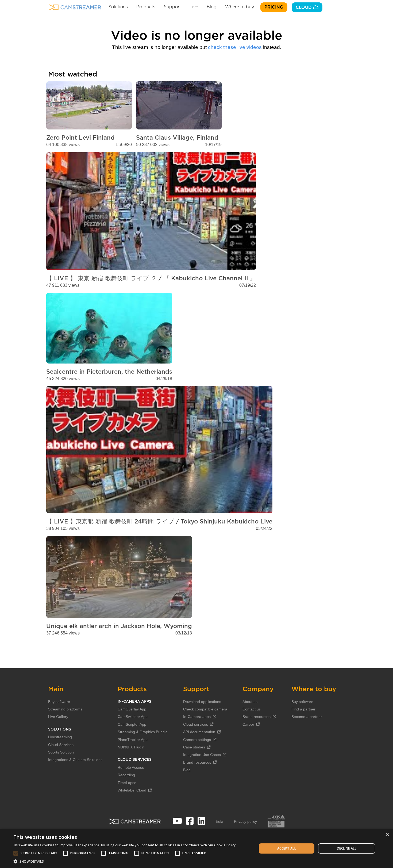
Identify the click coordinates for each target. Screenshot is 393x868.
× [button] (387, 835)
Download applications (202, 701)
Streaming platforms (65, 709)
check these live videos (235, 47)
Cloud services (195, 724)
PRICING (273, 7)
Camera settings (197, 739)
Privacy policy (245, 821)
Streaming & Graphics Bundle (143, 732)
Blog (212, 7)
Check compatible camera (205, 709)
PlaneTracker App (133, 739)
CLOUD (304, 7)
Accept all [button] (286, 848)
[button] (125, 861)
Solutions (118, 7)
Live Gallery (58, 716)
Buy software (59, 701)
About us (249, 701)
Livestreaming (60, 737)
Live (194, 7)
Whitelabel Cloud (132, 790)
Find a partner (303, 709)
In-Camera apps (197, 716)
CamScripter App (132, 724)
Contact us (251, 709)
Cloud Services (61, 745)
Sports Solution (61, 752)
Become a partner (306, 716)
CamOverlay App (132, 709)
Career (248, 724)
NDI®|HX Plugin (131, 747)
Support (172, 7)
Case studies (194, 747)
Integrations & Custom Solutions (75, 760)
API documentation (199, 732)
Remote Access (131, 767)
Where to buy (239, 7)
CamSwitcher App (133, 716)
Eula (219, 821)
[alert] (196, 848)
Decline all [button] (346, 848)
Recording (126, 775)
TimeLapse (127, 783)
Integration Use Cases (202, 754)
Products (145, 7)
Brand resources (197, 762)
